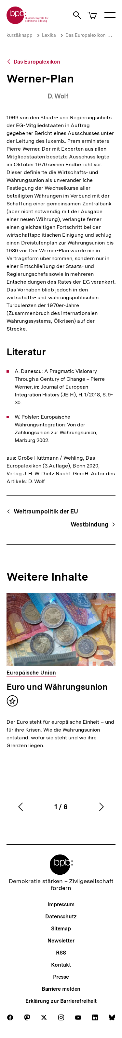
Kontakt (61, 965)
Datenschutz (61, 916)
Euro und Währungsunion (57, 687)
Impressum (61, 904)
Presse (61, 977)
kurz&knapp (20, 35)
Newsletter (61, 941)
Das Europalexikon (85, 35)
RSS (61, 953)
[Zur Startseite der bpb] (28, 22)
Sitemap (61, 929)
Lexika (49, 35)
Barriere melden (61, 989)
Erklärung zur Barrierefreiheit (61, 1001)
